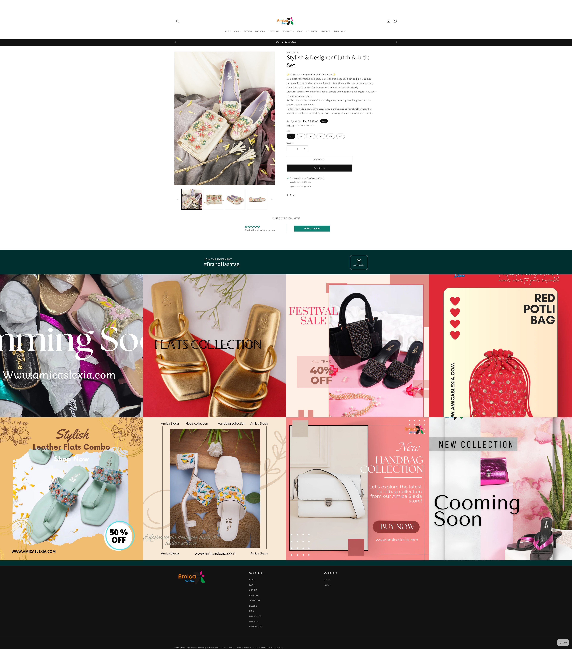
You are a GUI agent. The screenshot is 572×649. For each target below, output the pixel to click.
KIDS (251, 611)
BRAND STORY (256, 626)
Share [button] (292, 195)
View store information (301, 186)
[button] (177, 21)
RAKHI (252, 584)
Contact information (260, 647)
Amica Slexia (185, 647)
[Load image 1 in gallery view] (192, 199)
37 (301, 136)
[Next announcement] (396, 42)
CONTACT (253, 621)
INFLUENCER (255, 616)
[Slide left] (177, 199)
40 (330, 136)
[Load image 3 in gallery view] (235, 199)
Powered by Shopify (198, 647)
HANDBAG (254, 595)
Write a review (312, 228)
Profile (327, 584)
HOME (252, 579)
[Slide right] (271, 199)
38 (311, 136)
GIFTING (253, 590)
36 (291, 136)
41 (340, 136)
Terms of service (242, 647)
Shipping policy (277, 647)
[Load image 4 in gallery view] (257, 199)
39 (321, 136)
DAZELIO (253, 605)
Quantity (290, 143)
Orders (327, 579)
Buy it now (319, 168)
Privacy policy (228, 647)
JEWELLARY (254, 600)
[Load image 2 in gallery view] (213, 199)
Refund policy (214, 647)
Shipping (290, 125)
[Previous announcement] (175, 42)
